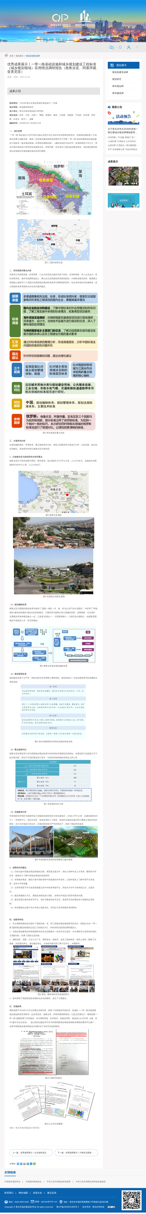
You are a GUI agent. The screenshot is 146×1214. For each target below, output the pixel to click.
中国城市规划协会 (33, 1181)
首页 (11, 56)
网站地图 (23, 1193)
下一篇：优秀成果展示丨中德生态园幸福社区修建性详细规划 (78, 1152)
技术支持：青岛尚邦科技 (93, 1207)
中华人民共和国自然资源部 (59, 1181)
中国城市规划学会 (12, 1181)
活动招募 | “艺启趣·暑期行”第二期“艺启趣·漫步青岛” (123, 137)
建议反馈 (51, 1193)
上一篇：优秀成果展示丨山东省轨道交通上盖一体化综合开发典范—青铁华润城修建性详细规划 (32, 1152)
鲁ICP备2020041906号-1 (67, 1207)
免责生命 (37, 1193)
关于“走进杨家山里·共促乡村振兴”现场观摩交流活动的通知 (123, 149)
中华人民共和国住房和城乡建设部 (91, 1181)
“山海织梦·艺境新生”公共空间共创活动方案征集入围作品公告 (123, 141)
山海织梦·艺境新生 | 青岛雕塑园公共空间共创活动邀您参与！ (123, 145)
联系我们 (9, 1193)
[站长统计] (111, 1207)
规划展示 (20, 56)
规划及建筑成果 (33, 56)
